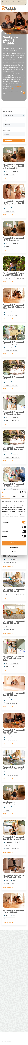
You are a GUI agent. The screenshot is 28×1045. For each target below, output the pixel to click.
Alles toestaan (14, 542)
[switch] (24, 527)
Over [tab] (23, 496)
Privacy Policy (5, 1033)
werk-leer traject (16, 87)
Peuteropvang (5, 957)
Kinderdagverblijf (5, 955)
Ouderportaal (22, 1)
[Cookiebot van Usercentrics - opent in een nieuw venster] (20, 492)
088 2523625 (8, 973)
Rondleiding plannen (6, 962)
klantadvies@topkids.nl (10, 977)
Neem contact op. (10, 991)
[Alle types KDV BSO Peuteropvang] (14, 134)
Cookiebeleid (14, 1033)
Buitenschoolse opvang (7, 958)
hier (13, 88)
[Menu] (24, 8)
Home (4, 33)
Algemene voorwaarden (7, 1037)
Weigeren (14, 551)
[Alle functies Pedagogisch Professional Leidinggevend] (14, 125)
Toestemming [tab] (5, 496)
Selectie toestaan (14, 547)
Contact (15, 1)
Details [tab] (14, 496)
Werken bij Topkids (7, 1)
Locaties (3, 960)
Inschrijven (4, 964)
